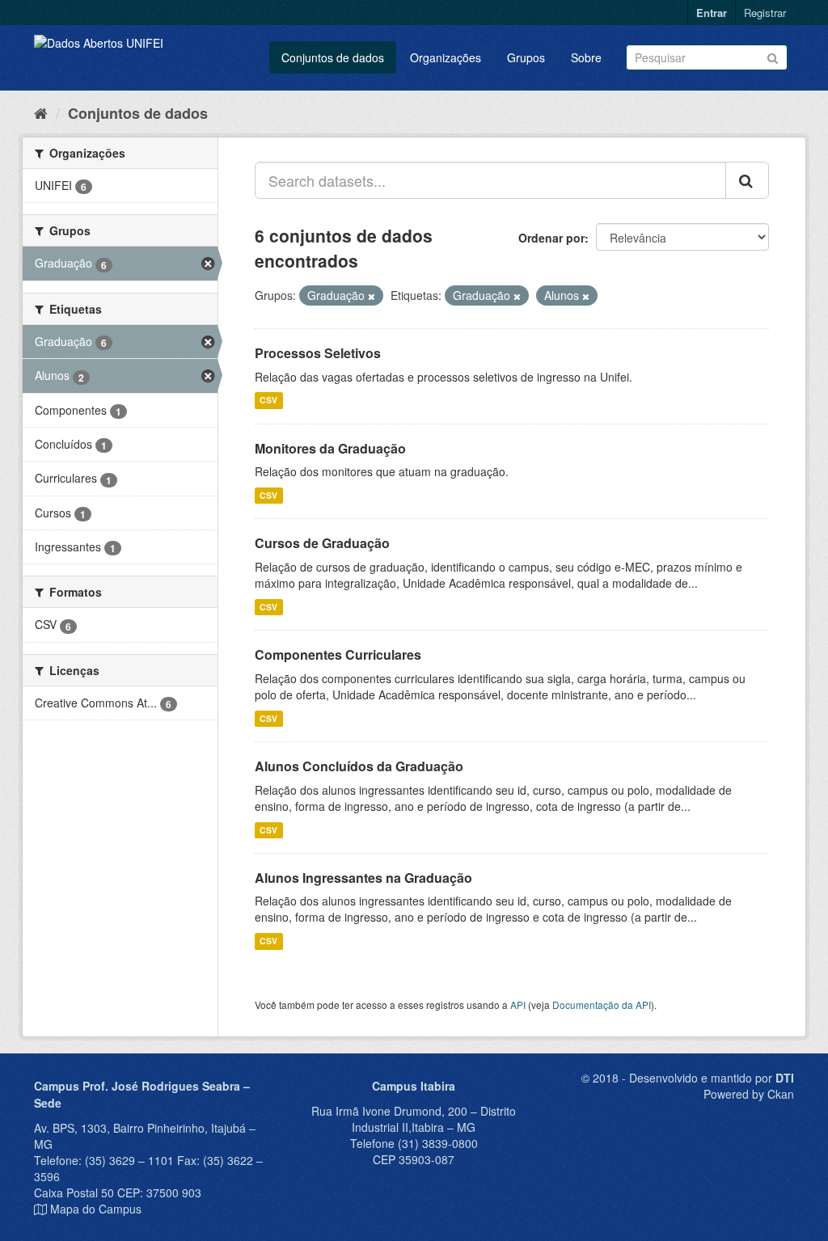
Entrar (711, 12)
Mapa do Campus (96, 1209)
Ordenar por (551, 238)
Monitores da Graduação (330, 448)
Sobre (586, 57)
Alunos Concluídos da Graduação (359, 766)
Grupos (526, 57)
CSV (268, 401)
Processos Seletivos (318, 353)
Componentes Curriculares (338, 654)
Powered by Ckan (748, 1094)
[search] (747, 180)
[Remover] (371, 295)
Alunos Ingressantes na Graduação (363, 877)
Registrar (765, 12)
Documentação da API (601, 1004)
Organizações (445, 57)
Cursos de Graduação (322, 543)
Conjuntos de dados (332, 57)
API (518, 1004)
